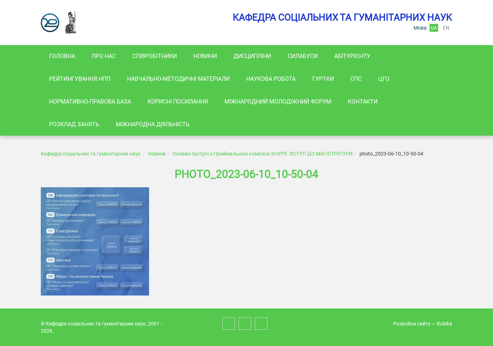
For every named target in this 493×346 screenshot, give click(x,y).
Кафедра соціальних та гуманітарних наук (91, 154)
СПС (356, 78)
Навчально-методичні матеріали (178, 78)
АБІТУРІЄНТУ (352, 56)
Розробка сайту (412, 324)
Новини (205, 56)
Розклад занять (74, 124)
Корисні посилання (178, 101)
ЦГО (383, 78)
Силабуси (303, 56)
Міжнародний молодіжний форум (277, 101)
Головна (62, 56)
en (446, 28)
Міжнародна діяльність (152, 124)
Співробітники (154, 56)
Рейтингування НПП (79, 78)
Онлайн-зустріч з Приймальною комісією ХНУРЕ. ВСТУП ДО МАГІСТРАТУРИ (263, 154)
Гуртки (323, 78)
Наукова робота (271, 78)
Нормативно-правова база (90, 101)
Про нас (104, 56)
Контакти (363, 101)
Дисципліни (252, 56)
